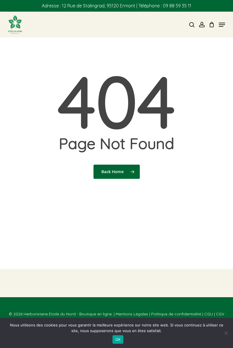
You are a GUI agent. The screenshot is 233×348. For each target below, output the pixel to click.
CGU (208, 313)
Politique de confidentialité (176, 313)
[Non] (226, 333)
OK (118, 339)
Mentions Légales (132, 313)
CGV (220, 313)
